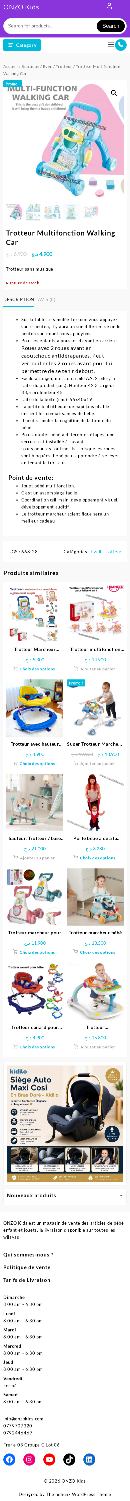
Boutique (30, 66)
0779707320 (17, 1425)
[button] (114, 93)
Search (110, 26)
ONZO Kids (21, 7)
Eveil (48, 66)
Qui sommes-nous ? (28, 1254)
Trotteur (64, 66)
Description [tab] (18, 299)
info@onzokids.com (23, 1418)
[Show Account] (109, 7)
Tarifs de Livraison (27, 1280)
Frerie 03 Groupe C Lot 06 (31, 1444)
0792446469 (17, 1432)
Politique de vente (27, 1267)
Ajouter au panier (97, 668)
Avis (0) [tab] (46, 299)
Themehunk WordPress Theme (78, 1494)
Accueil (10, 66)
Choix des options (37, 668)
